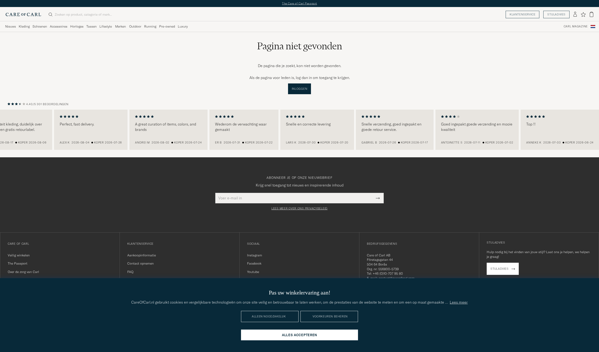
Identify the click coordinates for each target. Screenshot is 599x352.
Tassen (91, 26)
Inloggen (299, 88)
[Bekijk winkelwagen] (591, 14)
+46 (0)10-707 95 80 (388, 273)
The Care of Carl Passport (299, 3)
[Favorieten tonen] (583, 14)
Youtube (253, 272)
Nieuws (10, 26)
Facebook (254, 263)
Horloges (77, 26)
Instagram (254, 255)
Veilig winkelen (19, 255)
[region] (299, 130)
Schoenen (40, 26)
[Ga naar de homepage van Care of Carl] (23, 14)
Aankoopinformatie (141, 255)
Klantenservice (522, 14)
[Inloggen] (575, 14)
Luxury (183, 26)
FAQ (130, 272)
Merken (120, 26)
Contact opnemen (140, 263)
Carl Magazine (576, 26)
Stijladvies (556, 14)
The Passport (17, 263)
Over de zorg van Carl (23, 272)
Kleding (24, 26)
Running (150, 26)
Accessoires (58, 26)
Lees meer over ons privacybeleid (299, 208)
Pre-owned (167, 26)
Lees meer (459, 302)
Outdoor (135, 26)
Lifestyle (105, 26)
